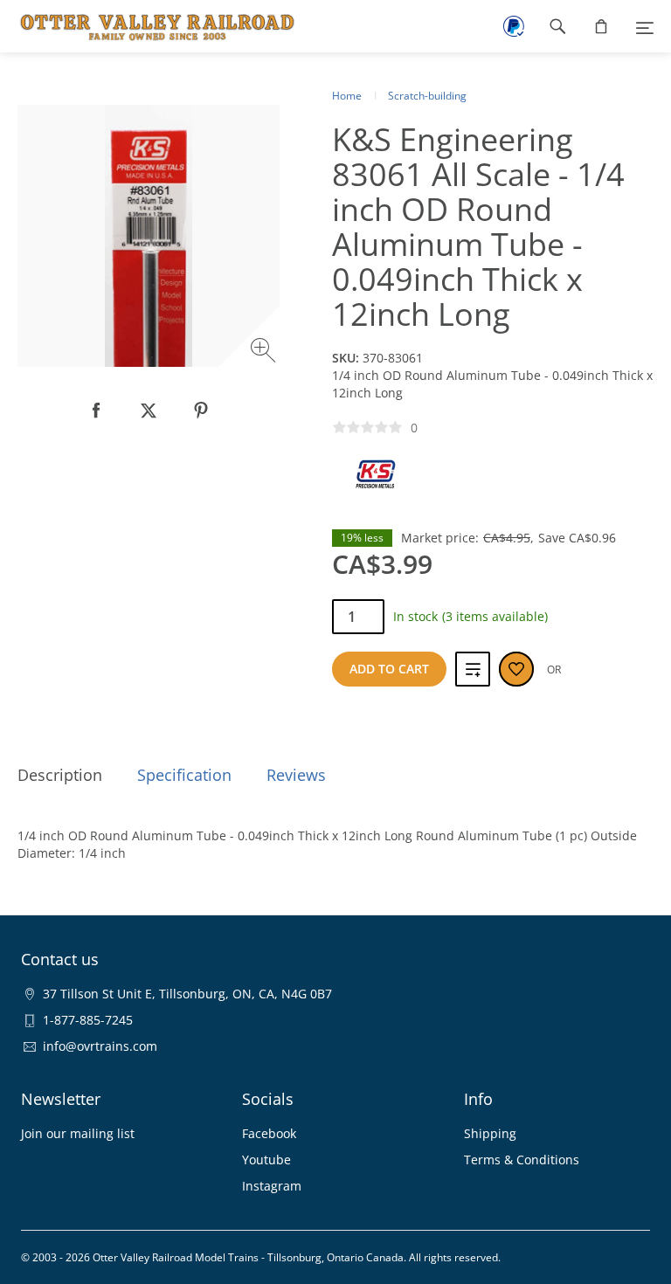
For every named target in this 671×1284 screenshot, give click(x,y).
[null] (96, 410)
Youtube (266, 1159)
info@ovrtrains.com (100, 1046)
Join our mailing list (78, 1133)
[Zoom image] (265, 352)
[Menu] (645, 26)
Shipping (490, 1133)
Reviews (296, 774)
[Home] (148, 26)
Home (347, 95)
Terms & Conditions (521, 1159)
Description (59, 774)
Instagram (271, 1185)
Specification (184, 774)
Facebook (269, 1133)
